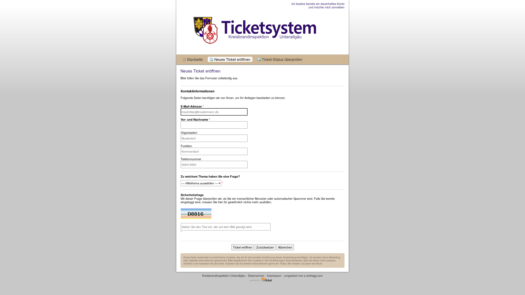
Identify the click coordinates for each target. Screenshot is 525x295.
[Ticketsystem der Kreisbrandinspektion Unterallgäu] (254, 32)
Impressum (274, 275)
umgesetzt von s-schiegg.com (303, 275)
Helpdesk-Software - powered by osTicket (262, 279)
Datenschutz (256, 275)
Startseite (195, 59)
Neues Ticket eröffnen (232, 59)
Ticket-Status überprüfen (282, 59)
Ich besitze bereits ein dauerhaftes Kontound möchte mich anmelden (318, 5)
